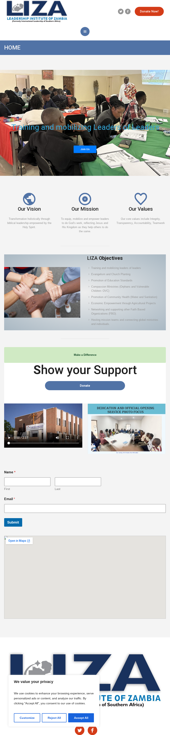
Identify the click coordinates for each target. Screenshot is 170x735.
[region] (54, 701)
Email (9, 499)
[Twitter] (121, 11)
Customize (27, 717)
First (7, 489)
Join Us (85, 149)
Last (57, 489)
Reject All (54, 717)
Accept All (81, 717)
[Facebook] (128, 11)
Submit (13, 522)
